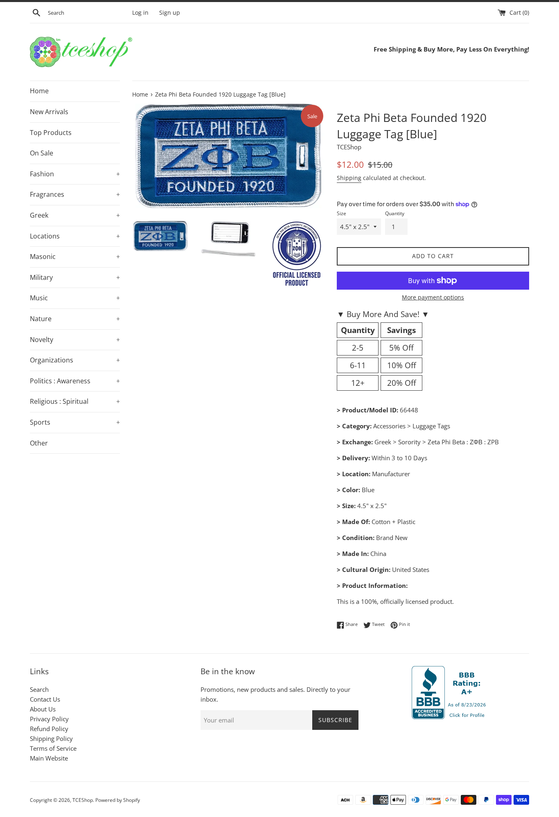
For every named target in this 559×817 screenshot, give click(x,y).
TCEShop (82, 800)
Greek (75, 215)
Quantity (394, 213)
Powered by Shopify (117, 800)
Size (341, 213)
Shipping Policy (51, 738)
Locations (75, 236)
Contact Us (45, 699)
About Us (43, 709)
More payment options (433, 297)
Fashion (75, 173)
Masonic (75, 256)
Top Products (51, 132)
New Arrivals (49, 111)
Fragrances (75, 194)
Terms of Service (53, 748)
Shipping (349, 178)
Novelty (75, 339)
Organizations (75, 360)
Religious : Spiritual (75, 401)
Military (75, 277)
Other (39, 443)
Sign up (169, 12)
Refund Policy (49, 729)
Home (39, 90)
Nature (75, 318)
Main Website (49, 758)
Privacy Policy (49, 719)
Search (39, 689)
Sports (75, 422)
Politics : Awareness (75, 380)
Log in (140, 12)
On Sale (41, 153)
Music (75, 297)
